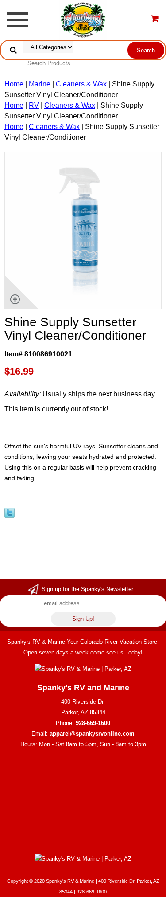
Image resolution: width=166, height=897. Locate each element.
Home (13, 84)
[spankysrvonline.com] (83, 19)
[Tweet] (9, 515)
